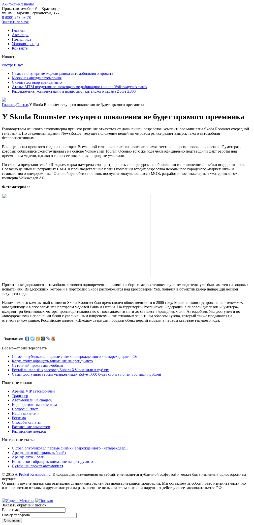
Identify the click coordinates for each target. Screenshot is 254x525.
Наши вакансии (25, 413)
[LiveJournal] (48, 338)
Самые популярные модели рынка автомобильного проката (62, 73)
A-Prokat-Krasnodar (18, 4)
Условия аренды (25, 44)
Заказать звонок (15, 22)
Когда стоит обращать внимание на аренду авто (52, 361)
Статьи (22, 105)
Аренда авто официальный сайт (39, 452)
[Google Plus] (53, 338)
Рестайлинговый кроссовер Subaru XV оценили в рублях (60, 370)
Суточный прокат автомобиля (37, 365)
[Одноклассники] (37, 338)
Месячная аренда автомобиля (37, 78)
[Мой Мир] (43, 338)
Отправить (12, 520)
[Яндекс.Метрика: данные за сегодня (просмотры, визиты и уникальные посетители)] (18, 501)
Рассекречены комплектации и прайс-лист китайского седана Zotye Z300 (74, 91)
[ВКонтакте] (27, 338)
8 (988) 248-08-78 (16, 17)
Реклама (19, 418)
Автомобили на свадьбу (32, 400)
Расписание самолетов (31, 427)
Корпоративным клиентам (34, 404)
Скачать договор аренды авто (37, 82)
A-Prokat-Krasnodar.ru (33, 474)
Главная (18, 30)
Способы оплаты (26, 422)
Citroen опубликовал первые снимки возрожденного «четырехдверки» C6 (74, 356)
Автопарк (20, 35)
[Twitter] (32, 338)
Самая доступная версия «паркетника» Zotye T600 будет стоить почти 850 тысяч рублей (86, 374)
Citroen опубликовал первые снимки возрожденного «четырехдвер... (70, 448)
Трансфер (20, 396)
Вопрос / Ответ (25, 409)
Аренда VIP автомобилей (33, 391)
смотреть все (13, 65)
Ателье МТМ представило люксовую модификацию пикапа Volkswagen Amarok (79, 87)
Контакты (20, 48)
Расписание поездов (29, 431)
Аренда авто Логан (28, 457)
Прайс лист (21, 39)
